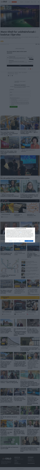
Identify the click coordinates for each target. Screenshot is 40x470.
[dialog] (20, 235)
